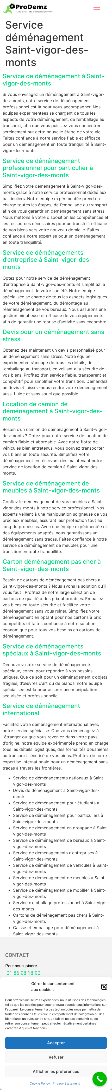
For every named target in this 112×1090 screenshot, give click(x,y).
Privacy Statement (66, 1083)
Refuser (56, 1057)
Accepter (56, 1042)
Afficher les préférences (56, 1071)
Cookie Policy (40, 1083)
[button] (104, 986)
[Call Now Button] (99, 1079)
